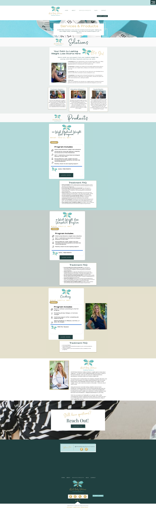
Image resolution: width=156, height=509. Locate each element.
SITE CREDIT (70, 507)
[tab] (54, 142)
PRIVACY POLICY (84, 507)
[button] (153, 2)
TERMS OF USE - (76, 507)
